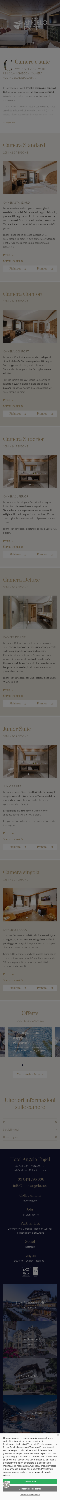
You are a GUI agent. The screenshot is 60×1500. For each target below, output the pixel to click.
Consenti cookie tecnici (30, 1488)
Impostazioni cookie (30, 1494)
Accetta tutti (30, 1481)
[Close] (8, 1482)
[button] (6, 1484)
